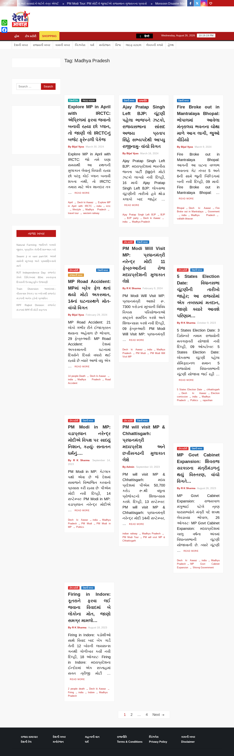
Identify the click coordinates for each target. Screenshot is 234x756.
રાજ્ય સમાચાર (29, 736)
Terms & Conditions (129, 741)
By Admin (128, 466)
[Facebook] (4, 30)
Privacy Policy (158, 741)
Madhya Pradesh (95, 209)
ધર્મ (92, 45)
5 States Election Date (189, 389)
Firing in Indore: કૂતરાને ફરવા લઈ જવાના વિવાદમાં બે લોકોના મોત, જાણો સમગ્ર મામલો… (89, 607)
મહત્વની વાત (92, 736)
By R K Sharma (131, 288)
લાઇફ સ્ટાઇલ (133, 45)
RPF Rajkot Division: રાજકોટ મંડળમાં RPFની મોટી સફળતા (36, 307)
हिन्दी (146, 36)
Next (156, 715)
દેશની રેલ (73, 100)
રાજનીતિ (143, 100)
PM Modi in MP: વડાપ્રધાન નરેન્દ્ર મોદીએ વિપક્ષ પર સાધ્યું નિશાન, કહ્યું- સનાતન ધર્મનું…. (89, 440)
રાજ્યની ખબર (41, 45)
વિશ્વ (118, 45)
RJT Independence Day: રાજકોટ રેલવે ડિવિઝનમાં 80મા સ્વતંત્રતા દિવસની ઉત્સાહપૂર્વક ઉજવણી (36, 277)
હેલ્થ (171, 45)
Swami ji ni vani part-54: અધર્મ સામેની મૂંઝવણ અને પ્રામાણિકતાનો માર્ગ (36, 261)
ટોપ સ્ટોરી (30, 36)
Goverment (214, 211)
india (99, 206)
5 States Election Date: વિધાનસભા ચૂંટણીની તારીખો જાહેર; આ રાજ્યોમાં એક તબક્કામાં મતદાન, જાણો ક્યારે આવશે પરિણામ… (198, 296)
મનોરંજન (104, 45)
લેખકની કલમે (154, 45)
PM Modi (141, 353)
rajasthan (207, 400)
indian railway (129, 533)
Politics (194, 400)
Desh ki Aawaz (63, 19)
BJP (163, 214)
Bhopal (180, 208)
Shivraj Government (203, 567)
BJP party (133, 218)
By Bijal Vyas (76, 146)
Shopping (49, 36)
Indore (91, 692)
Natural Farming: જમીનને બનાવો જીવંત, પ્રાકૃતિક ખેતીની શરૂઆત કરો (36, 247)
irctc (108, 206)
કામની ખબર (62, 45)
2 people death (76, 688)
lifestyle (77, 209)
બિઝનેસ (80, 45)
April (70, 202)
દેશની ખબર (21, 45)
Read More (82, 193)
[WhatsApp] (4, 22)
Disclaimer (188, 741)
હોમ (16, 36)
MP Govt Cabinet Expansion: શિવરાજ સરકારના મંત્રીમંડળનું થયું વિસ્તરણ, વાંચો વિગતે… (198, 468)
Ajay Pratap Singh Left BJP (139, 214)
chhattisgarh (213, 389)
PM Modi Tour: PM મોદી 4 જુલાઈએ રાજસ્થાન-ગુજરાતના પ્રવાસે (94, 3)
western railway (91, 213)
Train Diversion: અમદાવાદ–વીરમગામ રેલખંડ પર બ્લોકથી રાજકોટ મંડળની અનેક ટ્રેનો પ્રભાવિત (36, 293)
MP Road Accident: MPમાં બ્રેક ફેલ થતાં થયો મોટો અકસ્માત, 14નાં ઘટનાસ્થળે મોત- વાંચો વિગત (89, 294)
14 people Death (76, 376)
